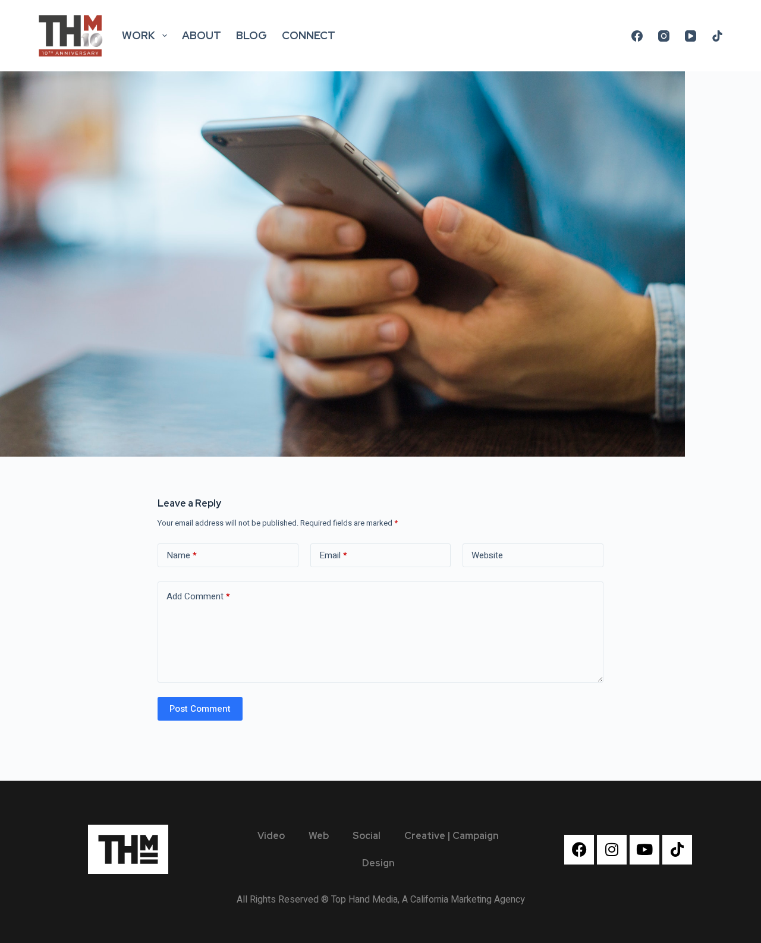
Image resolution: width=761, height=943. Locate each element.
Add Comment (198, 596)
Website (487, 555)
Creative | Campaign (451, 835)
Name (181, 555)
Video (271, 835)
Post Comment (200, 708)
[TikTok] (717, 36)
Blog (251, 35)
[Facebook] (637, 36)
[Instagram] (663, 36)
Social (366, 835)
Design (378, 863)
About (201, 35)
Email (333, 555)
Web (319, 835)
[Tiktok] (677, 850)
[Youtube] (644, 850)
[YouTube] (690, 36)
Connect (308, 35)
